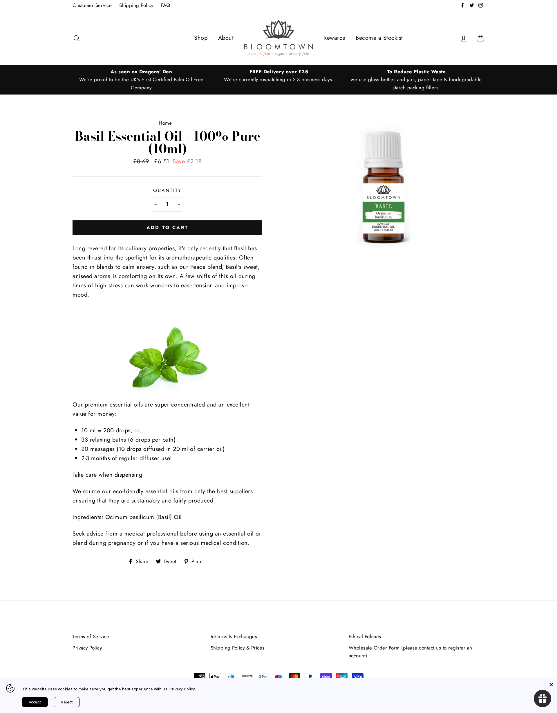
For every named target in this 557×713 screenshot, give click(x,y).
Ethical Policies (365, 636)
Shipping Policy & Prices (238, 647)
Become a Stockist (379, 38)
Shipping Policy (136, 5)
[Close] (551, 684)
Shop (200, 38)
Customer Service (92, 5)
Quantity (167, 190)
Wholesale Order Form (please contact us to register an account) (410, 651)
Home (165, 122)
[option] (141, 80)
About (226, 38)
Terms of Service (91, 636)
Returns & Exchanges (234, 636)
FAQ (165, 5)
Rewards (334, 38)
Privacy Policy (87, 647)
